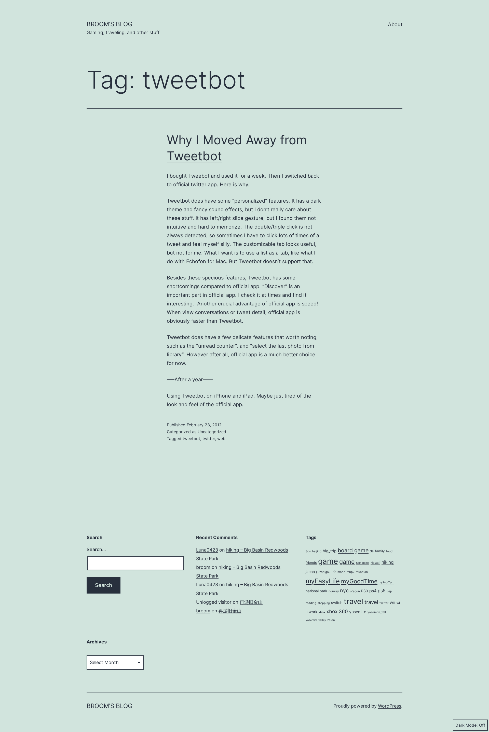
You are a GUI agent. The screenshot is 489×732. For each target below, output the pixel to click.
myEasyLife (323, 581)
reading (311, 603)
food (389, 551)
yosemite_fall (377, 612)
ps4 (372, 590)
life (334, 572)
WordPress (389, 706)
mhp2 (351, 572)
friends (311, 562)
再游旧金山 (251, 602)
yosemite (357, 611)
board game (353, 550)
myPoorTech (386, 582)
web (221, 438)
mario (341, 572)
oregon (355, 591)
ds (372, 551)
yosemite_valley (316, 620)
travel (353, 601)
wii (392, 602)
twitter (208, 438)
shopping (324, 603)
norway (334, 591)
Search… (96, 549)
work (313, 612)
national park (316, 591)
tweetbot (191, 438)
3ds (308, 551)
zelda (331, 620)
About (395, 24)
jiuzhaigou (323, 572)
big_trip (329, 550)
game (328, 561)
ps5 (382, 590)
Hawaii (375, 563)
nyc (344, 590)
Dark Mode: (466, 725)
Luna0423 (207, 550)
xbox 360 (337, 611)
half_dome (362, 563)
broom (203, 567)
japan (310, 571)
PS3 (364, 591)
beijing (316, 551)
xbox (322, 612)
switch (337, 602)
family (380, 551)
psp (389, 591)
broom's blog (109, 24)
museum (362, 572)
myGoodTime (359, 581)
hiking (388, 562)
